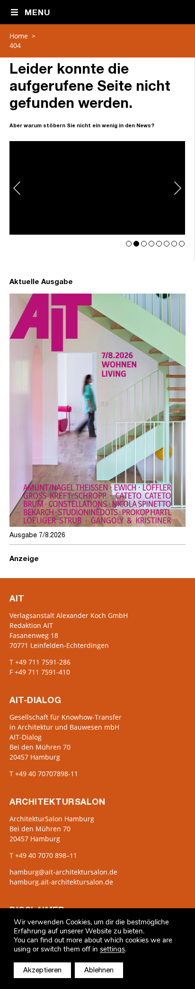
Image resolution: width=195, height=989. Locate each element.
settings (112, 949)
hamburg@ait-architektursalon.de (63, 871)
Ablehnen (99, 970)
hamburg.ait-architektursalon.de (61, 881)
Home (18, 35)
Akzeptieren (42, 970)
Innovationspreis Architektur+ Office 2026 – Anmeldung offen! (97, 188)
